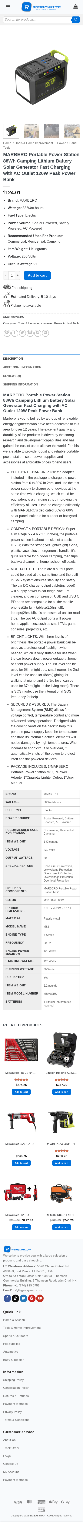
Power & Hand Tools (66, 323)
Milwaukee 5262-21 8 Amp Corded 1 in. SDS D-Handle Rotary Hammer (21, 1144)
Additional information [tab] (22, 367)
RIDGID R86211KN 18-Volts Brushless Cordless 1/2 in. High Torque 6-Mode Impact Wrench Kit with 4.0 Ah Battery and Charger (62, 1215)
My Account (11, 1472)
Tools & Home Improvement (34, 143)
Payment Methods (15, 1403)
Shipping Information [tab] (20, 384)
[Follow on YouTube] (40, 1298)
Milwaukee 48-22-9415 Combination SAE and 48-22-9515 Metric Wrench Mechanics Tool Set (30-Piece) (21, 1072)
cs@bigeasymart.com (27, 1290)
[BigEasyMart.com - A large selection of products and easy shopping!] (41, 7)
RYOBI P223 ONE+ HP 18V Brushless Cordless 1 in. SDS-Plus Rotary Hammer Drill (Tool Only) (62, 1144)
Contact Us (10, 1463)
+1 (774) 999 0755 (27, 1285)
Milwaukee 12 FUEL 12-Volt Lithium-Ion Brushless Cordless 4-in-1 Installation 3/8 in (21, 1215)
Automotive (10, 1351)
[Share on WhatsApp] (7, 333)
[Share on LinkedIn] (45, 333)
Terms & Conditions (16, 1419)
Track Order (11, 1448)
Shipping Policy (13, 1379)
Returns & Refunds (16, 1395)
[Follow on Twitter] (23, 1298)
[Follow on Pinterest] (32, 1298)
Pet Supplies (11, 1343)
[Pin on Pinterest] (37, 333)
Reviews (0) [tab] (12, 376)
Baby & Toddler (13, 1359)
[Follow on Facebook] (7, 1298)
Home (7, 143)
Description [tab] (13, 358)
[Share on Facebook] (14, 333)
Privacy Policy (12, 1412)
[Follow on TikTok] (15, 1298)
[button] (8, 6)
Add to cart (37, 275)
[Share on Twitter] (22, 333)
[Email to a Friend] (30, 333)
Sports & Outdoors (15, 1335)
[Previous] (10, 76)
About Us (9, 1439)
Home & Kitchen (14, 1319)
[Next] (73, 76)
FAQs (7, 1456)
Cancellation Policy (16, 1387)
